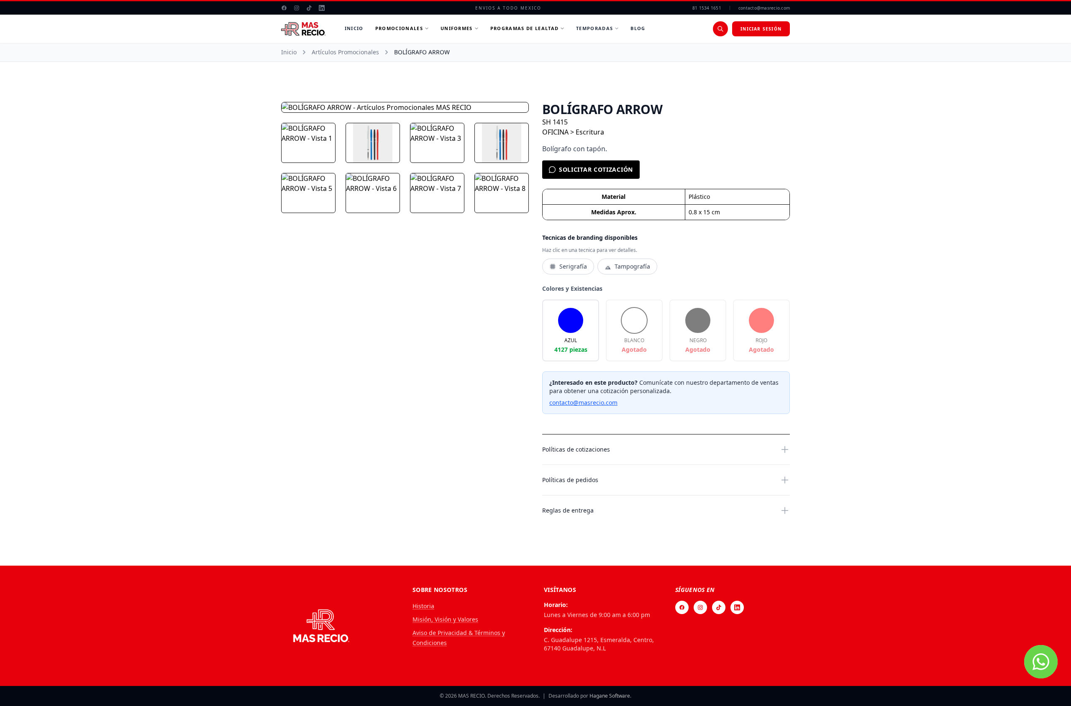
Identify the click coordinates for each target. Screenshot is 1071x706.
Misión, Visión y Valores (445, 619)
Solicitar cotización (596, 169)
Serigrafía (573, 266)
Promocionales (399, 28)
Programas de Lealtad (524, 28)
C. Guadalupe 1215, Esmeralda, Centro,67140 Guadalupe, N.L (599, 644)
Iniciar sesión (760, 29)
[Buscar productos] (720, 28)
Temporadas (594, 28)
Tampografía (632, 266)
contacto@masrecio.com (764, 8)
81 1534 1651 (706, 8)
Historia (423, 606)
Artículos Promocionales (345, 52)
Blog (637, 28)
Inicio (354, 28)
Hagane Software (609, 695)
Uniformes (457, 28)
